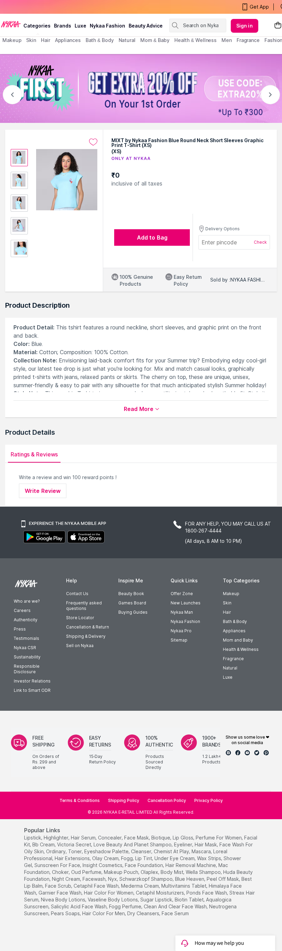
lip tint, (144, 858)
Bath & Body (235, 621)
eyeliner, (183, 844)
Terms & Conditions (79, 800)
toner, (75, 851)
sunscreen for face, (57, 865)
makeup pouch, (121, 872)
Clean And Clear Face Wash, (176, 906)
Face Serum (175, 913)
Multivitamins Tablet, (184, 886)
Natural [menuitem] (127, 40)
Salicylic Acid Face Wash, (79, 906)
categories (37, 26)
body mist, (172, 872)
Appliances (234, 630)
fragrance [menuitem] (248, 40)
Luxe (227, 677)
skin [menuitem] (31, 40)
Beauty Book (131, 593)
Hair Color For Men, (104, 913)
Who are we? (27, 601)
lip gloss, (183, 838)
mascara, (202, 851)
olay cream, (106, 858)
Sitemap (179, 640)
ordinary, (56, 851)
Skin (227, 602)
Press (20, 629)
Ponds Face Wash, (207, 893)
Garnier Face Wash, (61, 893)
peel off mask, (223, 879)
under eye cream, (175, 858)
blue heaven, (190, 879)
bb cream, (44, 844)
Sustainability (27, 656)
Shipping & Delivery (86, 636)
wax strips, (209, 858)
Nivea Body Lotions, (63, 899)
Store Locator (80, 617)
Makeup (231, 593)
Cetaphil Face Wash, (97, 886)
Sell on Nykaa (80, 645)
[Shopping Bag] (278, 25)
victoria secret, (74, 844)
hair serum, (84, 838)
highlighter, (56, 838)
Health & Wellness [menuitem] (195, 40)
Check (260, 242)
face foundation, (144, 865)
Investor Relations (32, 681)
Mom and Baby (238, 640)
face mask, (137, 838)
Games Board (132, 602)
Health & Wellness (241, 649)
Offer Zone (182, 593)
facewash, (95, 879)
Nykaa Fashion (107, 26)
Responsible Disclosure (27, 669)
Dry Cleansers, (143, 913)
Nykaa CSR (25, 647)
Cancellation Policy (167, 800)
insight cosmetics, (103, 865)
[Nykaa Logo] (11, 23)
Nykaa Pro (181, 630)
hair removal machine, (191, 865)
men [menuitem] (226, 40)
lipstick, (33, 838)
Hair (227, 612)
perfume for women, (219, 838)
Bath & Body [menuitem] (100, 40)
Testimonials (26, 638)
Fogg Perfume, (125, 906)
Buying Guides (133, 612)
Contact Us (77, 593)
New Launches (185, 602)
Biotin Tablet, (190, 899)
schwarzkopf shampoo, (146, 879)
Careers (22, 610)
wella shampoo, (204, 872)
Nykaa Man (182, 612)
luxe (80, 26)
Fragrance (233, 658)
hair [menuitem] (45, 40)
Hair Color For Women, (109, 893)
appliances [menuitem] (68, 40)
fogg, (127, 858)
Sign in (244, 26)
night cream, (66, 879)
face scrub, (58, 886)
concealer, (110, 838)
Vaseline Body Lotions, (113, 899)
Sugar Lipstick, (156, 899)
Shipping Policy (123, 800)
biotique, (161, 838)
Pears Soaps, (66, 913)
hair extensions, (73, 858)
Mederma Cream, (140, 886)
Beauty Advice (146, 26)
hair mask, (206, 844)
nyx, (113, 879)
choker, (61, 872)
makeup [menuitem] (11, 40)
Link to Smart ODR (32, 690)
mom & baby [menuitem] (155, 40)
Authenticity (25, 619)
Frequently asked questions (84, 605)
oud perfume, (86, 872)
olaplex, (150, 872)
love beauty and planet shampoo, (133, 844)
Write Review (43, 490)
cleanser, (141, 851)
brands (62, 26)
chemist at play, (172, 851)
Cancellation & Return (87, 627)
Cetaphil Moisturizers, (160, 893)
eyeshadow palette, (107, 851)
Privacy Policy (208, 800)
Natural (230, 667)
